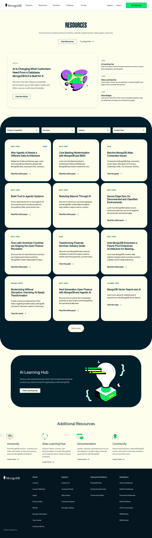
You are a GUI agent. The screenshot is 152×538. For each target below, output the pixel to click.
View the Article (21, 96)
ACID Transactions (126, 508)
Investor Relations (38, 489)
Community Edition (97, 495)
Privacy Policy (37, 502)
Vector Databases (126, 483)
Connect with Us (38, 526)
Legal (34, 495)
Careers (35, 483)
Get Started (136, 5)
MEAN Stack (124, 520)
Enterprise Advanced (98, 489)
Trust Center (36, 520)
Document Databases (127, 495)
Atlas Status (66, 495)
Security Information (39, 514)
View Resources (67, 41)
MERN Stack (124, 514)
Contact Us (66, 483)
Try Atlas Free (85, 41)
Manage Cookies (68, 508)
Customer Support (68, 502)
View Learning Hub (30, 390)
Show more (76, 328)
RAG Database (125, 502)
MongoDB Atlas (96, 483)
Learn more (11, 459)
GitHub (35, 508)
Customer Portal (67, 489)
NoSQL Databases (126, 489)
